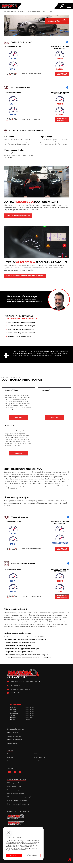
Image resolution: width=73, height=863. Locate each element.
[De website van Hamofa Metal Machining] (36, 816)
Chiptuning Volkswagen (14, 739)
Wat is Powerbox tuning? (15, 786)
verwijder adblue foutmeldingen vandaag (24, 276)
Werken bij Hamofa (39, 757)
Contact (10, 761)
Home (9, 754)
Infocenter (37, 761)
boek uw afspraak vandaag (18, 215)
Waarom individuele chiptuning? (17, 800)
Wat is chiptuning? (13, 783)
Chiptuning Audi (12, 743)
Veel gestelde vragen (13, 790)
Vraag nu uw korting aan (62, 74)
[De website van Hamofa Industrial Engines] (36, 823)
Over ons (10, 757)
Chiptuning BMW (12, 732)
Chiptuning (37, 754)
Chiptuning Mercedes (14, 736)
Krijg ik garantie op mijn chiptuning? (18, 804)
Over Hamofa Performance (15, 793)
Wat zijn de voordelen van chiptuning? (19, 797)
